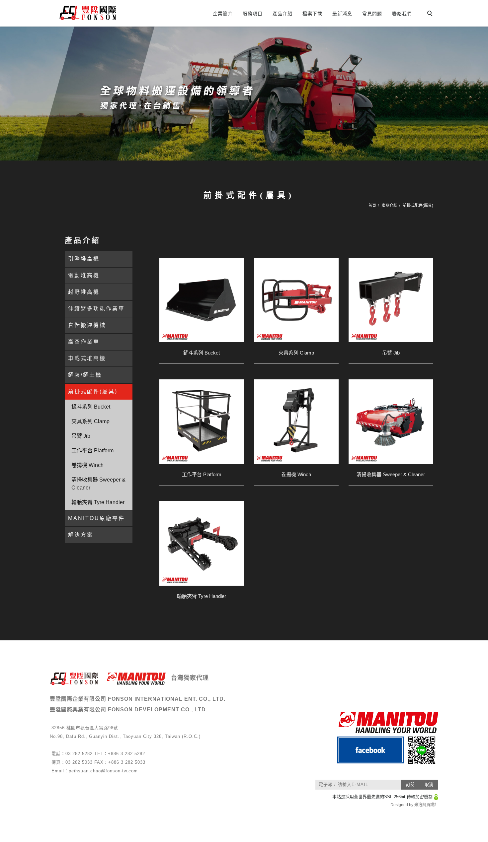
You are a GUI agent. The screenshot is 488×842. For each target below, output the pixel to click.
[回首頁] (114, 13)
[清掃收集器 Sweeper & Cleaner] (391, 421)
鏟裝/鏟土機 (85, 375)
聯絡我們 (402, 13)
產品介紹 (282, 13)
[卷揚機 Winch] (296, 421)
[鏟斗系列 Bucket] (201, 300)
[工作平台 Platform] (201, 421)
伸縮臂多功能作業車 (96, 308)
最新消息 (342, 13)
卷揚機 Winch (87, 465)
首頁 (372, 205)
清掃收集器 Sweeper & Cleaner (98, 483)
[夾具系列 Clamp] (296, 300)
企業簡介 (223, 13)
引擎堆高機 (84, 259)
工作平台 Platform (92, 450)
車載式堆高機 (87, 358)
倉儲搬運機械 (87, 325)
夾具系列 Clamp (90, 421)
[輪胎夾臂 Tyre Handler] (201, 543)
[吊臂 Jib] (391, 300)
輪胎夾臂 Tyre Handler (97, 502)
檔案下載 (312, 13)
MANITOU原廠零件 (96, 518)
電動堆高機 (84, 275)
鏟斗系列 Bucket (90, 407)
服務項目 (253, 13)
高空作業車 (84, 342)
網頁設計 (430, 805)
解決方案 (80, 535)
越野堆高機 (84, 292)
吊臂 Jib (80, 436)
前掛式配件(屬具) (418, 205)
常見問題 (372, 13)
